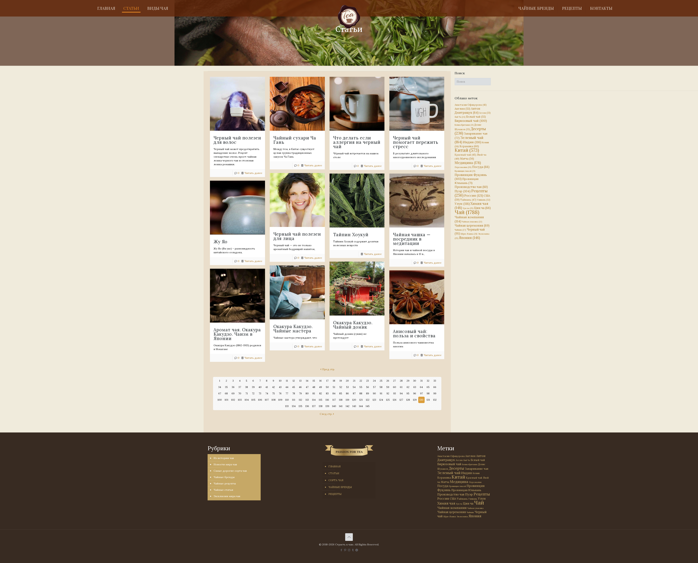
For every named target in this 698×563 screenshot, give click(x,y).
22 (361, 380)
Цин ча (482, 208)
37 (239, 387)
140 (334, 406)
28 (401, 380)
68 (226, 393)
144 (361, 406)
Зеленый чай (469, 139)
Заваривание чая (476, 468)
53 (347, 387)
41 (266, 387)
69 (233, 393)
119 (347, 399)
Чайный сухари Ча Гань (294, 140)
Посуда (480, 167)
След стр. (326, 414)
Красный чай (465, 154)
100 (219, 399)
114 (314, 399)
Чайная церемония (472, 225)
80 (307, 393)
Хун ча (468, 208)
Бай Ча (460, 117)
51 (334, 387)
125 (388, 399)
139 (327, 406)
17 (327, 380)
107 (267, 399)
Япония (469, 237)
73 (260, 393)
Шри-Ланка (469, 233)
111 (293, 399)
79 (300, 393)
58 (381, 387)
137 (314, 406)
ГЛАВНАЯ (334, 466)
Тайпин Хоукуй (350, 234)
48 (313, 387)
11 (287, 380)
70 (239, 393)
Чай (467, 212)
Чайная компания (452, 508)
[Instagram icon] (349, 550)
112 (300, 399)
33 (435, 380)
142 (347, 406)
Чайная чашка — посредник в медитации (412, 239)
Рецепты (471, 193)
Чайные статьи (223, 489)
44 (286, 387)
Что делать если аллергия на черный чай (356, 142)
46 (300, 387)
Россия (473, 195)
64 (421, 387)
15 (313, 380)
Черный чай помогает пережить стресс (415, 142)
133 (287, 406)
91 (381, 393)
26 (387, 380)
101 (226, 399)
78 (293, 393)
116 (327, 399)
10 (280, 380)
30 (414, 380)
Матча (467, 158)
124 (381, 399)
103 (240, 399)
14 (307, 380)
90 (374, 393)
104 (246, 399)
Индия (472, 142)
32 (428, 380)
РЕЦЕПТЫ (335, 494)
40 (260, 387)
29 (408, 380)
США (453, 498)
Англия (462, 108)
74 (266, 393)
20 (347, 380)
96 (414, 393)
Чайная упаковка (472, 221)
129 (415, 399)
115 (320, 399)
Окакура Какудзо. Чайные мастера (293, 329)
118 (340, 399)
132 (435, 399)
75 (273, 393)
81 (313, 393)
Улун (462, 204)
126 (394, 399)
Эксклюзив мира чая (227, 496)
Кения (476, 473)
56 (367, 387)
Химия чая (471, 205)
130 (421, 399)
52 (340, 387)
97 (421, 393)
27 (394, 380)
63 (414, 387)
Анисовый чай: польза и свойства (414, 334)
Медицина (468, 162)
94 (401, 393)
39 (253, 387)
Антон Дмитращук (467, 111)
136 (307, 406)
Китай (467, 150)
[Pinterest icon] (345, 550)
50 (327, 387)
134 (294, 406)
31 (421, 380)
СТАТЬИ (333, 473)
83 (327, 393)
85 (340, 393)
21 (354, 380)
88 (360, 393)
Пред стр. (328, 369)
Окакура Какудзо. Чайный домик (353, 325)
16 (320, 380)
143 (354, 406)
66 (434, 387)
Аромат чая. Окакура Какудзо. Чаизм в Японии (237, 334)
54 (354, 387)
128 (408, 399)
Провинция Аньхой (465, 171)
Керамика (469, 146)
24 (374, 380)
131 (428, 399)
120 (354, 399)
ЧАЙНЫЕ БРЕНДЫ (340, 487)
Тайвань (468, 199)
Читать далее (253, 173)
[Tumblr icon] (353, 550)
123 (374, 399)
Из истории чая (224, 458)
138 (320, 406)
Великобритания (464, 125)
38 (246, 387)
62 (408, 387)
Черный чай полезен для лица (297, 236)
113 (307, 399)
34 (219, 387)
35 (226, 387)
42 (273, 387)
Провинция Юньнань (466, 490)
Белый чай (476, 116)
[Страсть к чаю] (349, 16)
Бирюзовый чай (471, 121)
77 (287, 393)
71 (246, 393)
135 (300, 406)
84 (333, 393)
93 (394, 393)
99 (434, 393)
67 (219, 393)
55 (360, 387)
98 (428, 393)
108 (273, 399)
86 (347, 393)
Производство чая (471, 187)
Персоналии (463, 167)
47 (307, 387)
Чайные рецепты (225, 483)
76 (280, 393)
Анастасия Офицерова (471, 104)
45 (293, 387)
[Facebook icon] (341, 550)
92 (387, 393)
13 (300, 380)
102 (233, 399)
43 (280, 387)
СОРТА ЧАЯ (335, 480)
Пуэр (462, 191)
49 (320, 387)
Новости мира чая (225, 464)
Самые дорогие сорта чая (230, 470)
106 (260, 399)
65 (428, 387)
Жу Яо (220, 242)
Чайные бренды (224, 477)
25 (381, 380)
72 (253, 393)
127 (401, 399)
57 (374, 387)
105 (253, 399)
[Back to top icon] (349, 537)
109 (280, 399)
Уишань (483, 199)
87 (354, 393)
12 (293, 380)
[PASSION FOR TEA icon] (356, 550)
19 (340, 380)
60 (394, 387)
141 (340, 406)
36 (233, 387)
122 (367, 399)
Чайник (460, 229)
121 (361, 399)
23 (367, 380)
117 (334, 399)
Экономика (462, 516)
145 (368, 406)
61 (401, 387)
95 (407, 393)
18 (334, 380)
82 (320, 393)
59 (387, 387)
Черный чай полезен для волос (237, 140)
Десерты (456, 468)
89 (367, 393)
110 (287, 399)
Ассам (485, 112)
